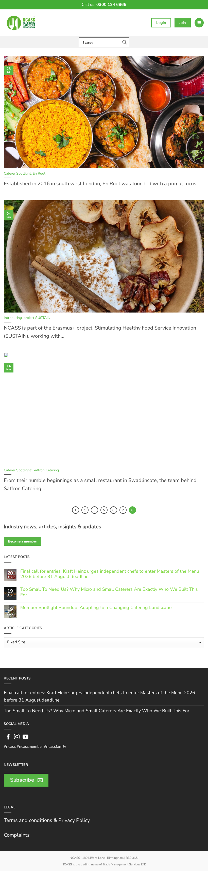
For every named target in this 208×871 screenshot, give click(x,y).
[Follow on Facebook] (8, 737)
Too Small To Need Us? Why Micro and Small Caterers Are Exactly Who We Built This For (109, 592)
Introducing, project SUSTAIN (27, 318)
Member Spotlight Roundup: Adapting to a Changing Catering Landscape (96, 608)
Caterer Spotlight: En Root (24, 173)
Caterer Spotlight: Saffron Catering (31, 470)
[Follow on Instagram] (17, 737)
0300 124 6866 (111, 4)
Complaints (17, 835)
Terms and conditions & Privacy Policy (47, 820)
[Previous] (75, 510)
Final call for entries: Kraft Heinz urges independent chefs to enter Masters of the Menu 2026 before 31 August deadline (109, 574)
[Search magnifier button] (124, 42)
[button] (199, 22)
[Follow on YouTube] (25, 737)
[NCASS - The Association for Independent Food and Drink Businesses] (22, 23)
